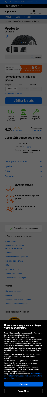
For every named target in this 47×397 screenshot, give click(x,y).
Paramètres (23, 391)
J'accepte (23, 384)
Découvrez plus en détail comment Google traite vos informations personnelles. (23, 376)
